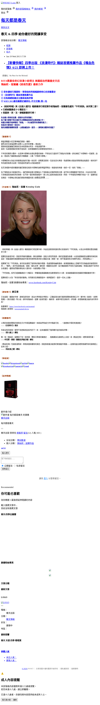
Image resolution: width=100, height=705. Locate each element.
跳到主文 (5, 27)
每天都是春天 (13, 20)
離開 (15, 700)
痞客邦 (20, 433)
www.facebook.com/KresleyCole (42, 282)
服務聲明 (74, 669)
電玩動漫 (21, 440)
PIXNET (30, 669)
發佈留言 (5, 469)
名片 (8, 52)
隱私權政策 (64, 669)
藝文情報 (22, 40)
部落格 (9, 49)
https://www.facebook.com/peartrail (22, 306)
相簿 (8, 46)
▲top (3, 448)
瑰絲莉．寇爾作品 (25, 443)
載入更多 (5, 453)
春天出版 (5, 418)
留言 (25, 433)
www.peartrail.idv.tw (22, 309)
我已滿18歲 (6, 700)
